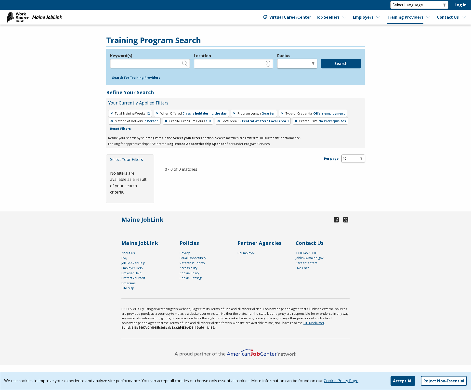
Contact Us (448, 17)
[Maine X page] (346, 220)
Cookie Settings (191, 278)
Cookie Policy (189, 273)
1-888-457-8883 (306, 253)
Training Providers (405, 17)
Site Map (127, 288)
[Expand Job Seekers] (345, 17)
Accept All (403, 381)
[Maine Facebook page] (336, 220)
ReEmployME (246, 253)
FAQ (124, 258)
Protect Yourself (133, 278)
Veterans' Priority (192, 263)
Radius (283, 55)
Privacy (185, 253)
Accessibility (188, 268)
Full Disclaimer (313, 323)
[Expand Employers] (378, 17)
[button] (136, 78)
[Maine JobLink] (34, 17)
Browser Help (131, 273)
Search (341, 63)
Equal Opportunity (193, 258)
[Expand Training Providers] (428, 17)
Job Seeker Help (133, 263)
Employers (363, 17)
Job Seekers (328, 17)
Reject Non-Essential (443, 381)
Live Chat (302, 268)
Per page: (332, 158)
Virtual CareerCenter (289, 17)
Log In (461, 5)
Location (202, 55)
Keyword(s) (121, 55)
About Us (128, 253)
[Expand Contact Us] (464, 17)
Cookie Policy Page (341, 380)
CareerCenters (306, 263)
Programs (128, 283)
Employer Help (132, 268)
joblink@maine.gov (309, 258)
